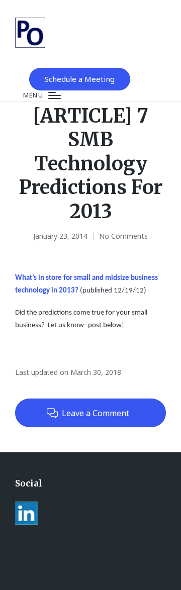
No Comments (123, 236)
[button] (79, 79)
